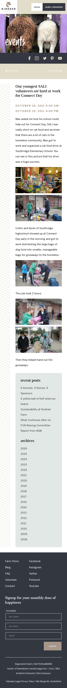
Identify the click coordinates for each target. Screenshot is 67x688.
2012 (24, 518)
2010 (24, 528)
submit (52, 646)
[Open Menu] (37, 7)
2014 (23, 507)
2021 (24, 475)
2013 (24, 512)
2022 (24, 469)
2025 (24, 453)
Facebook (35, 561)
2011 (23, 523)
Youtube (34, 586)
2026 (24, 448)
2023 (24, 464)
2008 (24, 539)
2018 (24, 491)
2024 (24, 459)
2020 (24, 480)
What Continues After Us (36, 420)
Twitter (33, 573)
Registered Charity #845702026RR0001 (33, 663)
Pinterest (34, 579)
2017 (23, 496)
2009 (24, 534)
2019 (24, 486)
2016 (24, 502)
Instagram (35, 567)
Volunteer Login (13, 681)
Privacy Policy (28, 681)
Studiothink (55, 681)
